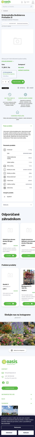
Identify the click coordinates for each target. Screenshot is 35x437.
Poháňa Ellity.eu (6, 76)
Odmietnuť (9, 432)
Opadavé (9, 196)
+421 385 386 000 (9, 376)
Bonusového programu (9, 74)
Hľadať (31, 6)
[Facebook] (3, 382)
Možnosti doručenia (23, 70)
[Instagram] (7, 382)
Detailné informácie (7, 61)
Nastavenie (17, 427)
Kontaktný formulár (9, 388)
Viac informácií (5, 423)
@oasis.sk (17, 317)
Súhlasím (26, 432)
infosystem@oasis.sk (10, 372)
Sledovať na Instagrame (19, 350)
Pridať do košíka (16, 81)
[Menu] (33, 2)
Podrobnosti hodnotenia (22, 23)
